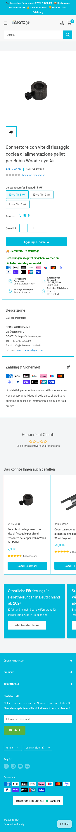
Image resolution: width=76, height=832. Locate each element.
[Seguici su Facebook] (6, 766)
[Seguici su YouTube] (20, 766)
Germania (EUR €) (35, 747)
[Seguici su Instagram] (13, 766)
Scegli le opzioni (27, 565)
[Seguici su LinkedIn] (27, 766)
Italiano (9, 747)
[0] (69, 23)
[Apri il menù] (5, 23)
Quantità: (11, 228)
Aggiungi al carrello (36, 242)
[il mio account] (62, 23)
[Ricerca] (67, 34)
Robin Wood (13, 169)
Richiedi (14, 730)
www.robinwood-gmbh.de (29, 350)
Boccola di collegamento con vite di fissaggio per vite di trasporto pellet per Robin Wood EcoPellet (27, 535)
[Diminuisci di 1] (23, 228)
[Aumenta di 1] (43, 228)
